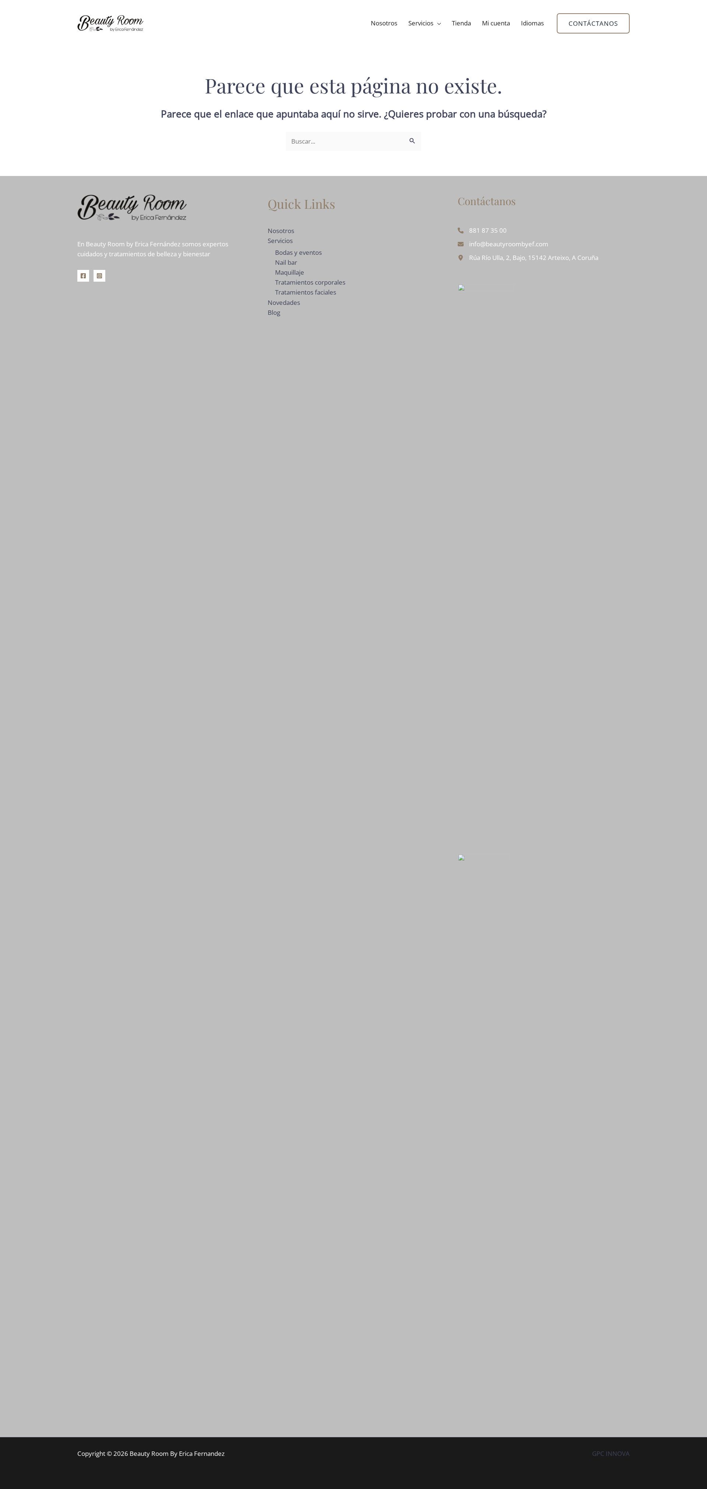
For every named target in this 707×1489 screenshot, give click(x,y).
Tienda (461, 23)
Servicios (420, 23)
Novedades (284, 302)
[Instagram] (99, 276)
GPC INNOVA (611, 1453)
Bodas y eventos (298, 252)
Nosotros (384, 23)
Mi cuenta (496, 23)
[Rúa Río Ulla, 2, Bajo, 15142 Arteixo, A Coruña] (528, 258)
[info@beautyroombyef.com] (503, 244)
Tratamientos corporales (310, 282)
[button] (593, 23)
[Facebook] (83, 276)
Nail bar (286, 262)
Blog (274, 312)
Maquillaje (289, 272)
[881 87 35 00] (482, 230)
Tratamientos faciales (305, 292)
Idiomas (532, 23)
